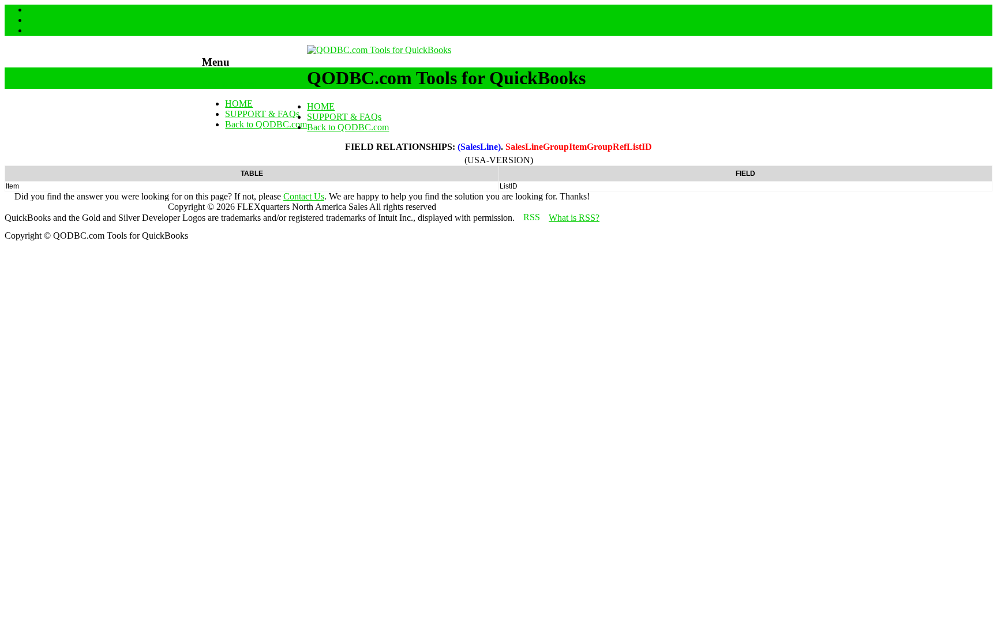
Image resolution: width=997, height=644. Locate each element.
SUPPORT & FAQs (262, 114)
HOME (239, 103)
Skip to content (229, 84)
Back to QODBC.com (266, 124)
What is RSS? (574, 218)
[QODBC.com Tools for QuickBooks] (379, 50)
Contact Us (303, 196)
